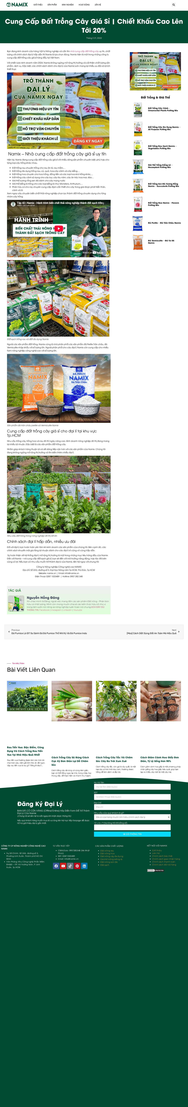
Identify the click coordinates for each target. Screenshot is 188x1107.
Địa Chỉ (97, 802)
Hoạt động (84, 4)
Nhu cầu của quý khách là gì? (109, 812)
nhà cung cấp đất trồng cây (84, 51)
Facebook (44, 610)
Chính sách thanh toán (163, 862)
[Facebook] (56, 866)
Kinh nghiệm (68, 4)
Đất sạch (104, 865)
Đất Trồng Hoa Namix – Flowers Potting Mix (163, 203)
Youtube (78, 610)
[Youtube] (63, 866)
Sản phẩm (52, 4)
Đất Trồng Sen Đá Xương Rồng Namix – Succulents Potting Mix (163, 184)
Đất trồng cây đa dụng (111, 856)
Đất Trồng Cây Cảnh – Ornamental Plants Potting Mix (163, 109)
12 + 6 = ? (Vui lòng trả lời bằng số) (110, 822)
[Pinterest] (77, 866)
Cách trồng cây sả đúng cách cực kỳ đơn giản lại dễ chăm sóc (70, 760)
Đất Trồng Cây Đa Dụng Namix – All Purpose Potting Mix (164, 128)
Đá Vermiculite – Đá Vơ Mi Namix (161, 241)
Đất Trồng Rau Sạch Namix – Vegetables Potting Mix (162, 147)
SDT (95, 792)
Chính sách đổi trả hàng (164, 865)
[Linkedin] (84, 866)
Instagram (56, 610)
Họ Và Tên (99, 782)
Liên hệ (98, 4)
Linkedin (67, 610)
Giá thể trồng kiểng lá (111, 859)
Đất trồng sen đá (108, 862)
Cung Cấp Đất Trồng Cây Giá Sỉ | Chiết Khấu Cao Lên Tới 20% (94, 25)
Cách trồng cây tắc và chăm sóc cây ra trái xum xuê (114, 759)
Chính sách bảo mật (162, 856)
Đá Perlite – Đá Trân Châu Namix (164, 222)
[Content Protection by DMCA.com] (155, 871)
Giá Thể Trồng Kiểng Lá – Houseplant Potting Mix (160, 165)
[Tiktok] (70, 866)
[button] (174, 5)
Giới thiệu (38, 4)
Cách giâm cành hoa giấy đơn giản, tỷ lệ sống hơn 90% (159, 759)
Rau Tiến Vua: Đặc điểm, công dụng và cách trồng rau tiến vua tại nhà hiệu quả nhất (25, 750)
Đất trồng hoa (107, 853)
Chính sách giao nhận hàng (166, 859)
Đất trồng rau (107, 850)
